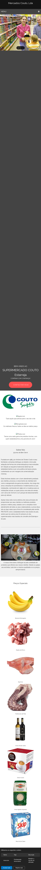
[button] (18, 48)
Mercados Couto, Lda (20, 3)
